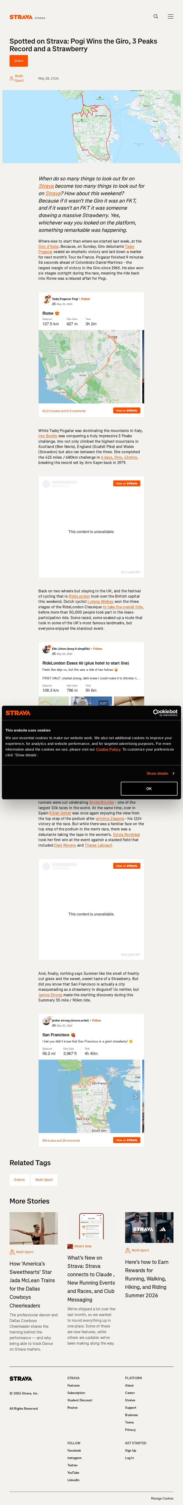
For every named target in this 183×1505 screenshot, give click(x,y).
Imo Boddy (47, 435)
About (129, 1385)
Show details (157, 773)
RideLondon (79, 596)
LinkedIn (73, 1480)
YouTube (73, 1473)
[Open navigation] (170, 16)
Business (131, 1415)
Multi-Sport (44, 1180)
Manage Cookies (162, 1498)
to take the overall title (122, 607)
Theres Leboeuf (98, 845)
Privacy (130, 1430)
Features (73, 1385)
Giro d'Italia (48, 246)
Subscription (76, 1393)
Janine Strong (50, 994)
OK (149, 788)
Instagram (74, 1458)
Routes (72, 1408)
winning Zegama (110, 818)
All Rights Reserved (24, 1409)
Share (18, 61)
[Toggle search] (156, 16)
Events (19, 1180)
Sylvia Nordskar (126, 834)
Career (130, 1393)
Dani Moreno (65, 845)
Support (130, 1408)
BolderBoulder (101, 802)
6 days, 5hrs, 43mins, (119, 457)
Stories (130, 1400)
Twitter (72, 1465)
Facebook (74, 1451)
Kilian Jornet (60, 813)
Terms (129, 1422)
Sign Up (130, 1451)
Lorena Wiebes (100, 601)
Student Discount (79, 1400)
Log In (129, 1458)
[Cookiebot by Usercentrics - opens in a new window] (157, 713)
